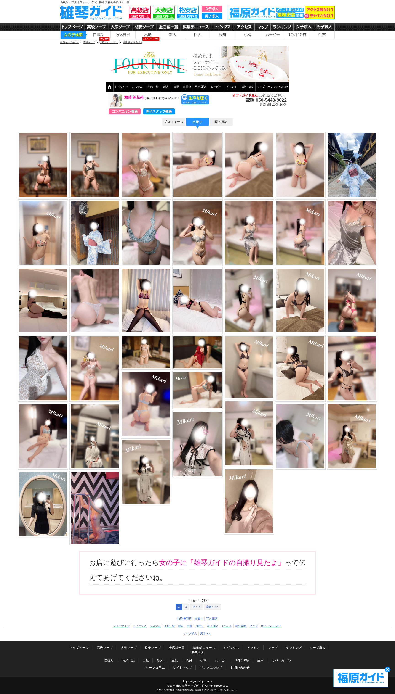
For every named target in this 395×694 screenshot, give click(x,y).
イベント (231, 86)
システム (137, 86)
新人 (166, 86)
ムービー (216, 86)
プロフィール (174, 122)
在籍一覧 (152, 86)
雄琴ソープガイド (193, 685)
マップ (261, 86)
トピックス (121, 86)
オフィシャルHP (277, 86)
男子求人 (205, 633)
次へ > (196, 606)
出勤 (176, 86)
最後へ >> (212, 606)
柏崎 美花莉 (134, 97)
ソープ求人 (190, 633)
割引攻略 (247, 86)
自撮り (187, 86)
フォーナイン (121, 626)
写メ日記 (200, 86)
